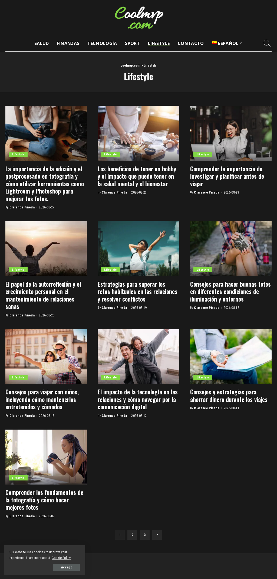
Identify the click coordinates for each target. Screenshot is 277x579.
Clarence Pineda (22, 207)
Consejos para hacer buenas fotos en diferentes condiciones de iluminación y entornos (230, 291)
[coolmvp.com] (138, 17)
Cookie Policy (61, 558)
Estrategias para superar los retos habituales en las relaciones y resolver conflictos (137, 291)
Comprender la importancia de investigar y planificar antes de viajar (227, 176)
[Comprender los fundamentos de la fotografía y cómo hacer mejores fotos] (46, 457)
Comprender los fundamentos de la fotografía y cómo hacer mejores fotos (44, 499)
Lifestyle (18, 154)
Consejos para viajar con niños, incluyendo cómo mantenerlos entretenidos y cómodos (42, 399)
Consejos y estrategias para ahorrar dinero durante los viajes (229, 395)
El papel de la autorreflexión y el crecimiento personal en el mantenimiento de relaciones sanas (43, 295)
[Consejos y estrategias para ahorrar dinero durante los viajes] (231, 356)
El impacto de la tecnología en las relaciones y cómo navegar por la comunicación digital (138, 399)
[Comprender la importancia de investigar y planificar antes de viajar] (231, 133)
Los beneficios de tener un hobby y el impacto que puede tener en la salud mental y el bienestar (137, 176)
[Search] (267, 43)
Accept (66, 567)
